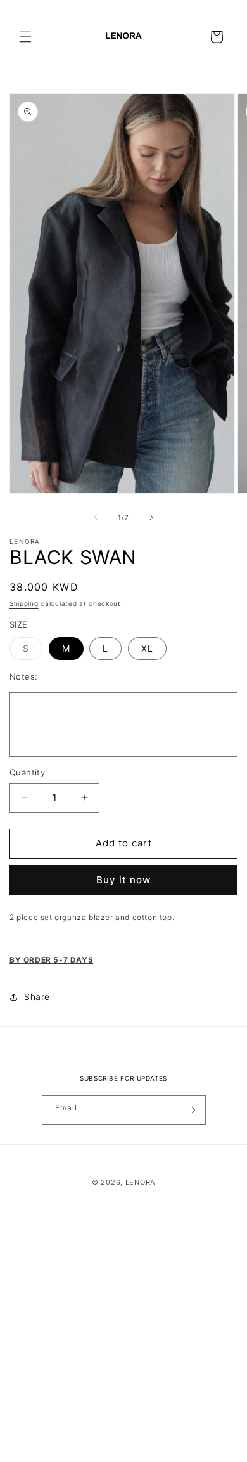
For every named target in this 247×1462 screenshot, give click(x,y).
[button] (25, 37)
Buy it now (123, 880)
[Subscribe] (191, 1110)
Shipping (24, 603)
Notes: (23, 676)
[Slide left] (96, 517)
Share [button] (37, 996)
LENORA (140, 1182)
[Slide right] (151, 517)
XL (147, 648)
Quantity (27, 772)
